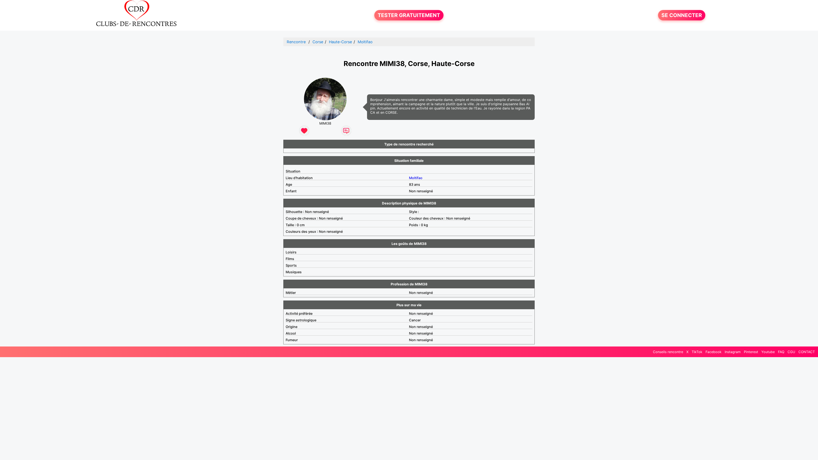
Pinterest (751, 352)
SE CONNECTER (681, 15)
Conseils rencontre (668, 352)
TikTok (697, 352)
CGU (791, 352)
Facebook (714, 352)
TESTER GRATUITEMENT (409, 15)
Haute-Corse (340, 42)
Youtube (768, 352)
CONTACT (806, 352)
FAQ (781, 352)
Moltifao (365, 42)
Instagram (733, 352)
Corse (318, 42)
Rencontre (296, 42)
